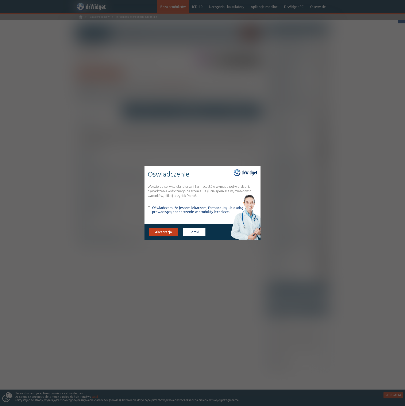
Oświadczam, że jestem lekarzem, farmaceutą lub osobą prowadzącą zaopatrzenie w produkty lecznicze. (197, 210)
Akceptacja (163, 232)
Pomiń (194, 232)
